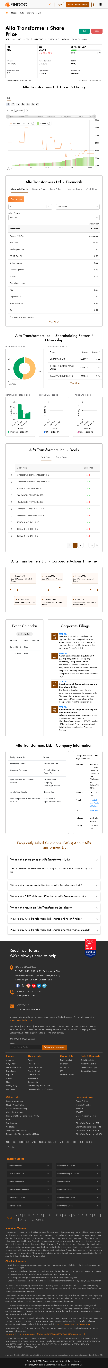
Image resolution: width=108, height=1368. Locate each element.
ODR (78, 1119)
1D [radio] (8, 104)
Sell (97, 31)
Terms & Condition (84, 1105)
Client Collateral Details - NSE (88, 1127)
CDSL (20, 1142)
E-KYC (9, 1119)
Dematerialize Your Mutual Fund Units (22, 1134)
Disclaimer (10, 1089)
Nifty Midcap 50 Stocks (19, 1190)
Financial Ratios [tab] (74, 189)
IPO (61, 1071)
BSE (14, 1142)
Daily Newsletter (87, 1060)
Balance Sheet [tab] (39, 189)
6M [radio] (28, 104)
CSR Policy (10, 1127)
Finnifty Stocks (63, 1182)
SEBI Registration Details (16, 1130)
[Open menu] (100, 5)
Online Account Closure (86, 1116)
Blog (8, 1082)
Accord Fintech (69, 1365)
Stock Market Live (16, 1174)
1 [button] (75, 545)
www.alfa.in (94, 812)
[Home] (6, 12)
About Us (10, 1060)
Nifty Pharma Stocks (66, 1198)
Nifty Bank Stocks (16, 1182)
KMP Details (33, 1078)
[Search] (50, 5)
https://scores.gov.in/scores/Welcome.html (73, 1324)
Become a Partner (13, 1067)
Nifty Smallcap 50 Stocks (68, 1174)
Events (30, 1060)
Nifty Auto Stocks (64, 1190)
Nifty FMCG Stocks (17, 1198)
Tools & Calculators (89, 1071)
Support (9, 1075)
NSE (8, 1142)
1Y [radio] (33, 104)
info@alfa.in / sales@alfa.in (94, 803)
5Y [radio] (37, 104)
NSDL (68, 1142)
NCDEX (42, 1142)
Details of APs (34, 1075)
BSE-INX (89, 1142)
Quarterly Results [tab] (19, 189)
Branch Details (34, 1071)
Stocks (14, 13)
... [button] (86, 545)
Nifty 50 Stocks (15, 1166)
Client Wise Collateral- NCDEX (89, 1134)
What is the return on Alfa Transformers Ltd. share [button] (41, 907)
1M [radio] (18, 104)
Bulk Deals (46, 457)
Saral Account (12, 1123)
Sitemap (79, 1108)
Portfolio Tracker (67, 1075)
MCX (34, 1142)
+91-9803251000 (26, 995)
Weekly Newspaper (89, 1067)
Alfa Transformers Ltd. (30, 13)
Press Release (33, 1064)
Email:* (12, 1043)
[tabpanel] (54, 138)
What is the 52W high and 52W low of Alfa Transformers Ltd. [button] (48, 896)
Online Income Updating (16, 1108)
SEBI (28, 1142)
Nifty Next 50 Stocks (66, 1166)
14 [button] (92, 545)
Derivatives (64, 1064)
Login (59, 4)
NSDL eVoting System (15, 1105)
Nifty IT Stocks (15, 1206)
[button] (10, 111)
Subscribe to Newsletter (54, 1047)
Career (9, 1078)
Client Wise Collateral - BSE (87, 1123)
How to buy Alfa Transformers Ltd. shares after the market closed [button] (50, 929)
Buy (84, 31)
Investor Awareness (14, 1101)
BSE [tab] (9, 98)
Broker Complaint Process (39, 1086)
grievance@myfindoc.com (21, 1020)
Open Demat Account (77, 4)
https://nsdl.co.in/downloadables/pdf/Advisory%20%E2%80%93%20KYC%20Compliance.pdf (45, 1334)
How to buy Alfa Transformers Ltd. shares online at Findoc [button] (46, 918)
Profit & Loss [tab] (56, 189)
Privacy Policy (11, 1086)
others (40, 1220)
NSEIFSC (52, 1142)
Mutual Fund (65, 1067)
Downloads (11, 1071)
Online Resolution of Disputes (40, 1089)
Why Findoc (11, 1064)
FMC (61, 1142)
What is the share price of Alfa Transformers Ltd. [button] (40, 859)
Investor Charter (35, 1067)
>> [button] (97, 545)
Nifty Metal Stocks (65, 1206)
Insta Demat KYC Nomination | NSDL (22, 1116)
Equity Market (66, 1060)
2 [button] (80, 545)
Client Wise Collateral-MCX (87, 1130)
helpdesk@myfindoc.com (28, 1009)
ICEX (81, 1142)
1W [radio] (12, 104)
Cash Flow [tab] (91, 189)
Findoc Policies (82, 1101)
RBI (74, 1142)
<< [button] (70, 545)
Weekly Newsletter (88, 1064)
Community (33, 1082)
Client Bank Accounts (15, 1112)
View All (52, 322)
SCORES (79, 1112)
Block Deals (61, 457)
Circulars (11, 1147)
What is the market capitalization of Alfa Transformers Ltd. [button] (46, 885)
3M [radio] (23, 104)
